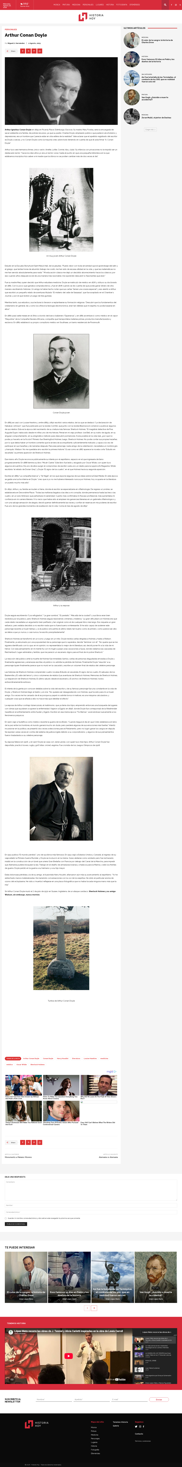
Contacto (139, 1434)
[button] (165, 5)
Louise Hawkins (90, 1058)
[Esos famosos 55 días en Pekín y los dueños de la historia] (132, 59)
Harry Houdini (62, 1058)
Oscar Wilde (21, 1064)
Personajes (88, 5)
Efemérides (135, 5)
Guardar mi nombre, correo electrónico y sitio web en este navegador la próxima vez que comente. (44, 1218)
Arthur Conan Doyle (31, 1058)
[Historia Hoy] (91, 17)
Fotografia (121, 5)
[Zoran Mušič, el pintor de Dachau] (132, 116)
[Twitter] (180, 3)
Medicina (76, 5)
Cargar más (149, 129)
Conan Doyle (48, 1058)
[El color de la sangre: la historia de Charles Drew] (132, 40)
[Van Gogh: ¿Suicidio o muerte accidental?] (132, 97)
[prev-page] (87, 1308)
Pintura (66, 5)
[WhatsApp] (39, 51)
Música (57, 5)
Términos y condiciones (143, 1441)
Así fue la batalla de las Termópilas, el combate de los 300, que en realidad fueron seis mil (159, 79)
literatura (76, 1058)
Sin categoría (147, 74)
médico (9, 1064)
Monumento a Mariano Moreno (18, 1157)
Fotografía (95, 1450)
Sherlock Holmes (37, 1064)
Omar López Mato (26, 1299)
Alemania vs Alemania (108, 1157)
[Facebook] (171, 3)
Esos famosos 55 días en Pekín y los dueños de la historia (158, 60)
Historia (110, 5)
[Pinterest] (34, 51)
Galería (116, 1426)
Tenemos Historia (120, 1422)
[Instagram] (175, 3)
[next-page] (94, 1308)
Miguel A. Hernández (16, 43)
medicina (104, 1058)
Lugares (100, 5)
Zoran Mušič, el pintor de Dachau (156, 118)
